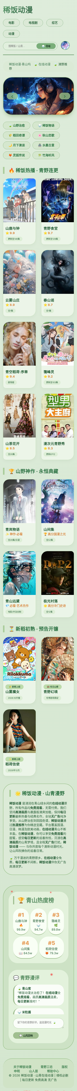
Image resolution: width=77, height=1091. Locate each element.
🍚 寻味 (46, 46)
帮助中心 (53, 1071)
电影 (11, 23)
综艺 (55, 23)
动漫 (11, 34)
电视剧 (33, 23)
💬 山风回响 (26, 1035)
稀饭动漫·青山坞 (20, 64)
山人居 (33, 1071)
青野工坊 (47, 1067)
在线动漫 (44, 64)
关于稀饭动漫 (22, 1067)
